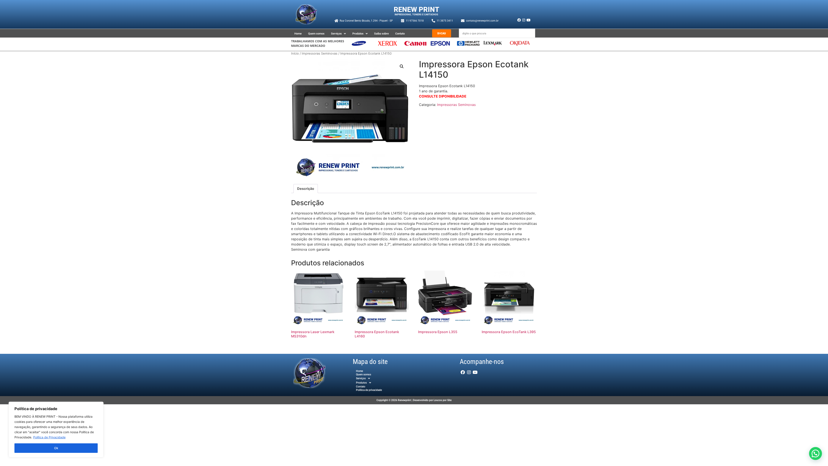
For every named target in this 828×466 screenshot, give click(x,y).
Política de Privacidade (49, 437)
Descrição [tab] (305, 188)
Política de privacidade (369, 390)
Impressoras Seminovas (319, 53)
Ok (56, 448)
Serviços (336, 33)
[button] (338, 33)
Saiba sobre (381, 33)
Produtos (358, 33)
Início (295, 53)
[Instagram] (523, 20)
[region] (56, 429)
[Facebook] (518, 20)
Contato (400, 33)
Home (298, 33)
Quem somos (316, 33)
